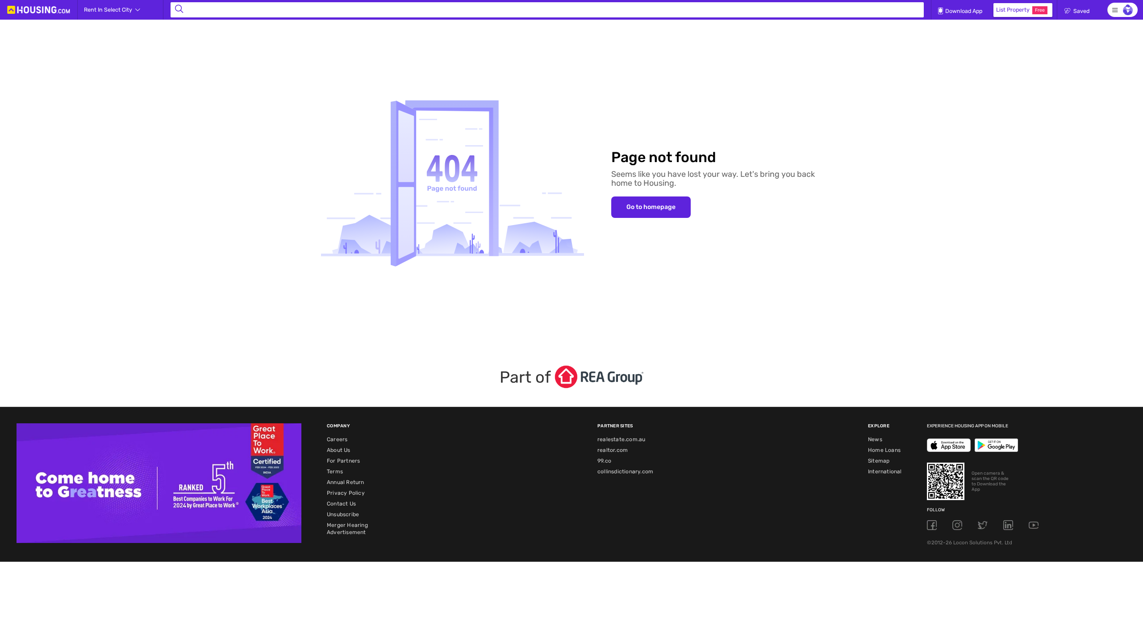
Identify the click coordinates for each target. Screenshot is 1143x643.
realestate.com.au (621, 439)
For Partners (343, 461)
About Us (338, 450)
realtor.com (612, 450)
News (875, 439)
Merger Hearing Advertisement (347, 528)
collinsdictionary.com (625, 471)
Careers (337, 439)
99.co (604, 461)
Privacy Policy (346, 493)
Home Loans (884, 450)
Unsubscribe (343, 514)
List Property (1020, 9)
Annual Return (345, 482)
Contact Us (341, 504)
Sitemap (878, 461)
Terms (335, 471)
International (885, 471)
